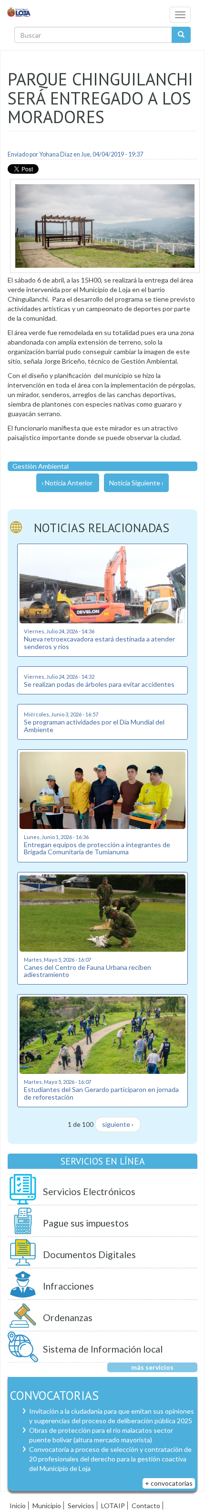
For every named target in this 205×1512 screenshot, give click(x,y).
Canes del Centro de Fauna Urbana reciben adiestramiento (87, 970)
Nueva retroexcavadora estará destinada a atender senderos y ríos (99, 642)
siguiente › (117, 1124)
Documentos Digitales (89, 1254)
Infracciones (68, 1286)
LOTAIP (113, 1506)
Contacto (146, 1506)
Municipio (46, 1506)
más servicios (152, 1367)
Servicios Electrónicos (89, 1191)
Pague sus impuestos (86, 1223)
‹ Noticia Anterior (66, 483)
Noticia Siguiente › (136, 483)
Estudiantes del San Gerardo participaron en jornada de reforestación (101, 1093)
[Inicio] (19, 12)
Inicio (18, 1506)
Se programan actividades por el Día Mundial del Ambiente (94, 725)
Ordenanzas (67, 1317)
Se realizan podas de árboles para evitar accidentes (99, 684)
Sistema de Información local (103, 1349)
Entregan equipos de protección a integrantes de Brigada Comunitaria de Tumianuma (97, 848)
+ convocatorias (169, 1483)
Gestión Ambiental (40, 466)
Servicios (81, 1506)
